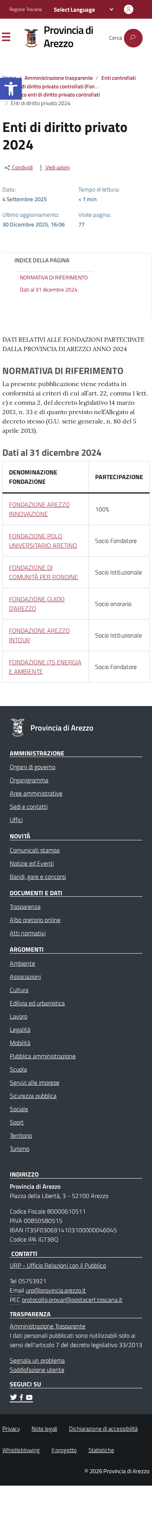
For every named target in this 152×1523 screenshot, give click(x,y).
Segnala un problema (37, 1360)
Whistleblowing (21, 1450)
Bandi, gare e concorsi (38, 876)
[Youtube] (29, 1398)
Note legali (44, 1428)
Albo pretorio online (35, 919)
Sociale (19, 1109)
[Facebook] (21, 1398)
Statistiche (101, 1450)
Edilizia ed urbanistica (37, 1003)
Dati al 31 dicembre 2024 (49, 290)
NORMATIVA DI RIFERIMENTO (54, 278)
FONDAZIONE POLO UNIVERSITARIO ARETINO (43, 540)
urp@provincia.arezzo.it (56, 1290)
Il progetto (64, 1450)
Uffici (16, 819)
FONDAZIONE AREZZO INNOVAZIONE (39, 509)
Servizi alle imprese (34, 1082)
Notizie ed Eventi (32, 863)
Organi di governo (32, 766)
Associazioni (25, 976)
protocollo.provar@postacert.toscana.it (72, 1299)
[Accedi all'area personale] (129, 9)
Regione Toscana (25, 9)
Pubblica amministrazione (43, 1056)
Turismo (19, 1148)
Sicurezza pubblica (33, 1095)
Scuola (18, 1069)
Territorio (21, 1135)
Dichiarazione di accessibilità (103, 1428)
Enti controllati (118, 78)
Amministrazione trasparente (59, 78)
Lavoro (18, 1016)
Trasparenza (25, 906)
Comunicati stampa (35, 850)
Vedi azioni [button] (57, 167)
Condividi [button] (22, 167)
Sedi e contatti (29, 806)
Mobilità (20, 1042)
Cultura (19, 989)
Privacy (11, 1428)
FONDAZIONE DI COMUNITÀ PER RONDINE (43, 572)
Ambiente (22, 963)
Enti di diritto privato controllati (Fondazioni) (62, 86)
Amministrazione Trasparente (47, 1326)
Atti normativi (28, 933)
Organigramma (29, 780)
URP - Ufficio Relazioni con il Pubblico (58, 1265)
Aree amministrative (36, 793)
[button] (11, 89)
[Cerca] (133, 38)
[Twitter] (14, 1398)
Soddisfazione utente (37, 1369)
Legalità (20, 1029)
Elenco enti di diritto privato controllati (55, 94)
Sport (17, 1122)
